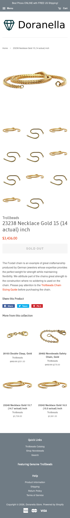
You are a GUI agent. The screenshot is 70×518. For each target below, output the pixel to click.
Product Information (35, 482)
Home (5, 48)
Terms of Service (35, 495)
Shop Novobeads (35, 450)
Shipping (35, 486)
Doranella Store (34, 504)
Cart (65, 8)
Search (35, 455)
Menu (9, 8)
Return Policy (35, 490)
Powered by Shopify (53, 504)
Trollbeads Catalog (35, 446)
